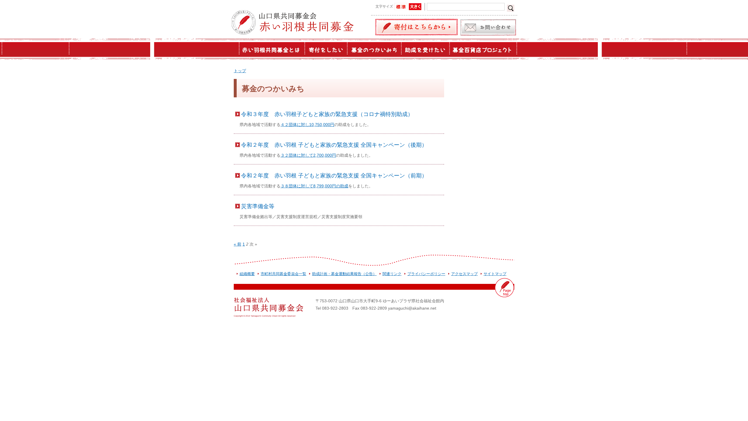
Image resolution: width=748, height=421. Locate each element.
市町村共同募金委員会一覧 (283, 274)
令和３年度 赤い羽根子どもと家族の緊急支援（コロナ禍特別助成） (327, 114)
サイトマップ (495, 274)
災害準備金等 (257, 206)
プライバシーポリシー (426, 274)
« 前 (237, 244)
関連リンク (391, 274)
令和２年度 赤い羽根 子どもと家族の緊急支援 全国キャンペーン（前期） (334, 175)
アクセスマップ (464, 274)
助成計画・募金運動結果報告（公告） (344, 274)
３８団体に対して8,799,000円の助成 (314, 186)
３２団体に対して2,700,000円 (308, 155)
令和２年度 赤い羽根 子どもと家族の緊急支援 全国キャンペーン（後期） (334, 145)
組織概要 (247, 274)
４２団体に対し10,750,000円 (307, 124)
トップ (240, 70)
